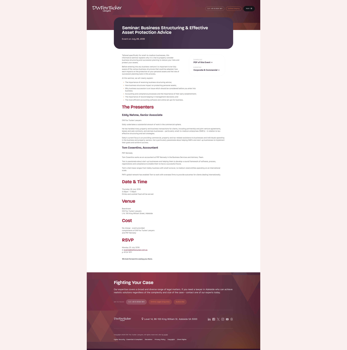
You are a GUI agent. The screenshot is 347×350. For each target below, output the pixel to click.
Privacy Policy (160, 339)
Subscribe (180, 302)
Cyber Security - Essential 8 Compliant (128, 339)
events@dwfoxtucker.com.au (135, 250)
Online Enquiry (234, 8)
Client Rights (182, 339)
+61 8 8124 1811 (214, 8)
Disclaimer (148, 339)
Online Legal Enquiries (160, 302)
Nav (248, 9)
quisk (166, 335)
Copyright (171, 339)
